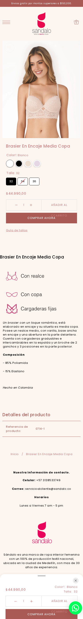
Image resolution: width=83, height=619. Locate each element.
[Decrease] (16, 205)
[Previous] (64, 46)
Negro (19, 163)
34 (23, 180)
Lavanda (37, 163)
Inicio (15, 454)
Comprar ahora (41, 218)
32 (11, 180)
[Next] (74, 46)
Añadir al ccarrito (59, 206)
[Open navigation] (7, 22)
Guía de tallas (16, 230)
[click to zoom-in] (9, 48)
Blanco (10, 163)
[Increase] (31, 205)
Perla (28, 163)
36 (34, 180)
